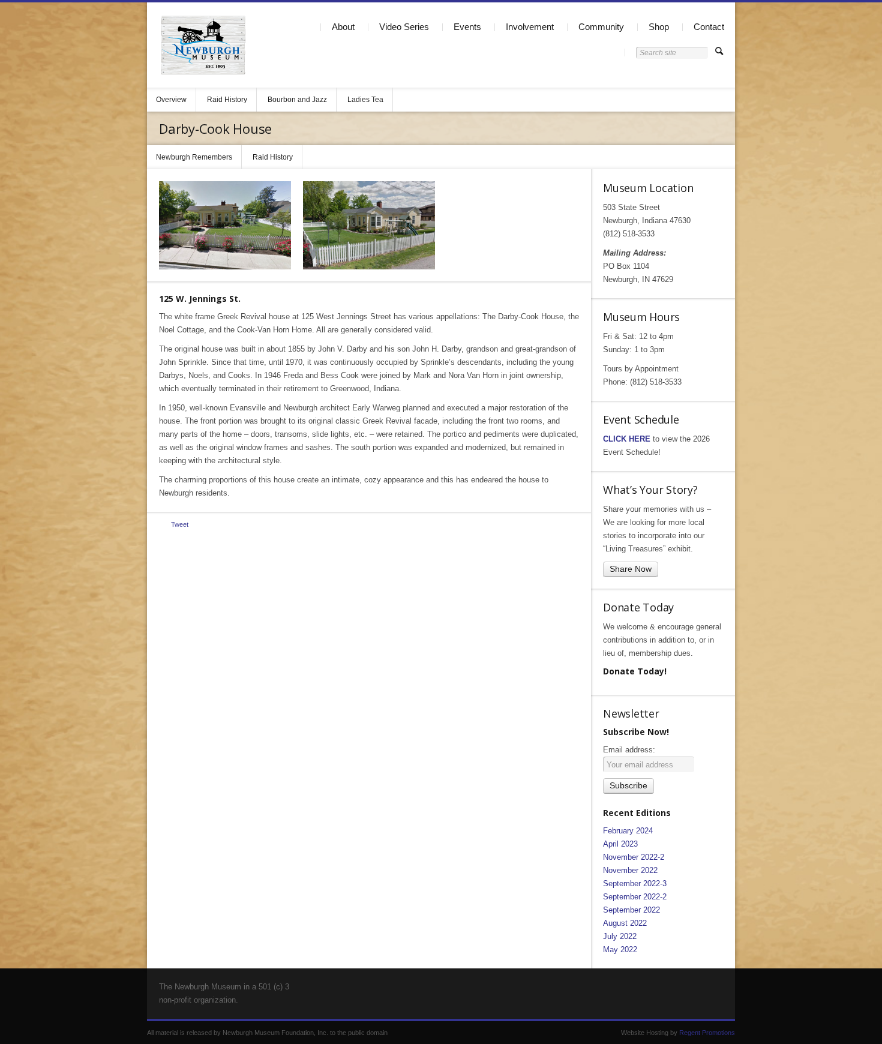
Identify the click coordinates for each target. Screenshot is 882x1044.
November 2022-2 (633, 857)
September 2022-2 (635, 896)
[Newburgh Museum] (203, 45)
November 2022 (630, 870)
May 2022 (620, 949)
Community (601, 27)
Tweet (179, 524)
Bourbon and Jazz (297, 99)
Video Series (404, 27)
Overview (171, 99)
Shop (659, 27)
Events (467, 27)
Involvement (530, 27)
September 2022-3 (635, 883)
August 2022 (625, 923)
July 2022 (620, 936)
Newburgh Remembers (194, 157)
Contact (709, 27)
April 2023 (620, 843)
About (343, 27)
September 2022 (631, 909)
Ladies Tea (365, 99)
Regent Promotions (707, 1032)
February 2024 (628, 830)
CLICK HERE (626, 438)
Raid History (227, 99)
